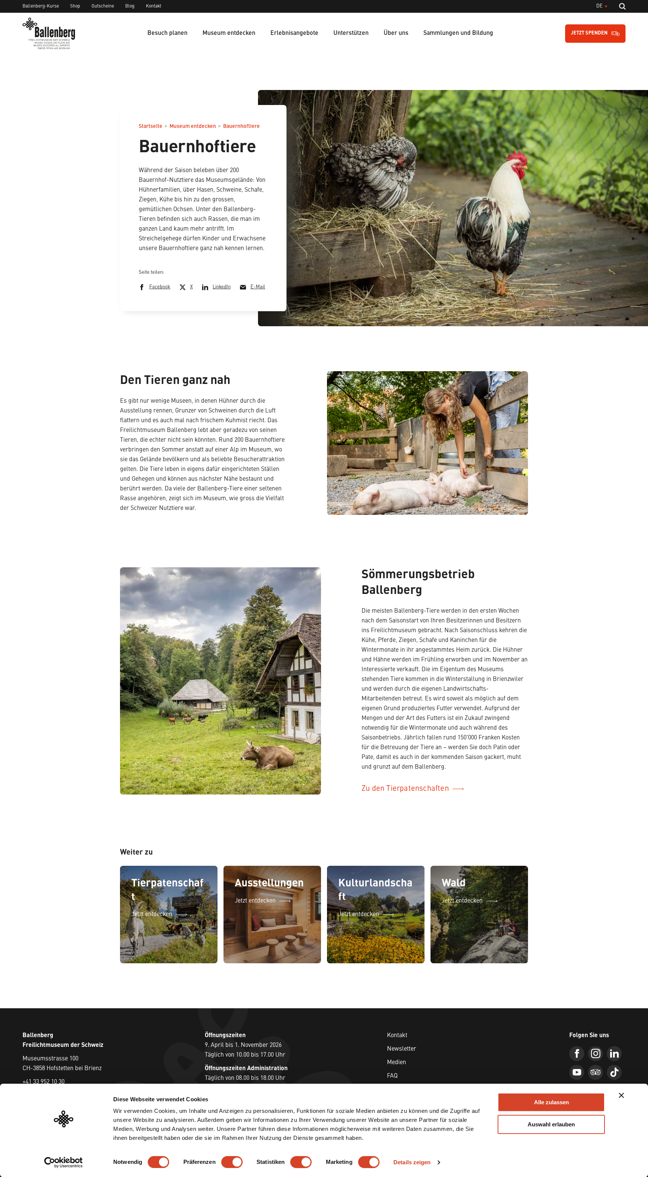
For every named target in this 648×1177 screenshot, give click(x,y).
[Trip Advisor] (595, 1072)
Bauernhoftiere (241, 126)
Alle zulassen (551, 1102)
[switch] (232, 1162)
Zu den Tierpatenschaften (405, 789)
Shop (75, 6)
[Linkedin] (614, 1053)
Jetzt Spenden (589, 33)
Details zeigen (411, 1162)
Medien (396, 1063)
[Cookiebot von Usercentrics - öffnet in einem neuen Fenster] (63, 1162)
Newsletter (401, 1049)
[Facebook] (576, 1053)
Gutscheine (103, 6)
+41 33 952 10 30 (43, 1082)
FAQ (392, 1076)
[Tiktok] (614, 1072)
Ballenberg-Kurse (40, 6)
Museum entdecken (193, 126)
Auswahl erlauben (551, 1124)
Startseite (150, 126)
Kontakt (153, 6)
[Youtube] (576, 1072)
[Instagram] (595, 1053)
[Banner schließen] (621, 1095)
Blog (130, 6)
